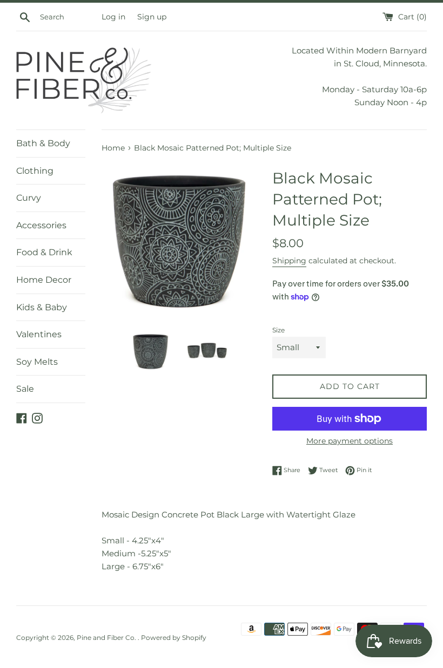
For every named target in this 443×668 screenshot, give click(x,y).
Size (278, 330)
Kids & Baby (41, 307)
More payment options (349, 441)
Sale (25, 389)
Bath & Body (43, 143)
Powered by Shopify (173, 637)
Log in (113, 16)
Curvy (28, 198)
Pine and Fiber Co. (107, 637)
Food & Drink (44, 252)
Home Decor (43, 280)
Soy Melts (37, 362)
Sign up (151, 16)
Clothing (34, 171)
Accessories (41, 225)
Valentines (39, 334)
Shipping (289, 260)
